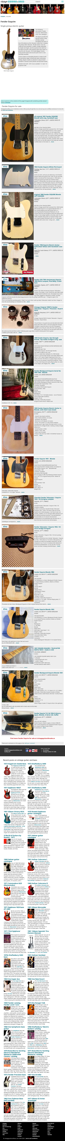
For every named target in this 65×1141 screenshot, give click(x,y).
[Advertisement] (24, 86)
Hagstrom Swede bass (19, 765)
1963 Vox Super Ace (12, 979)
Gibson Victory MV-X (18, 813)
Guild (19, 1128)
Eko (4, 1128)
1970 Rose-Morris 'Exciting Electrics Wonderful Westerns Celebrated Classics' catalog (14, 1053)
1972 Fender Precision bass (15, 1075)
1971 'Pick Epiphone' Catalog (12, 932)
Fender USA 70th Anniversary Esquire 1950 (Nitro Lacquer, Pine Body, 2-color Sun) (48, 281)
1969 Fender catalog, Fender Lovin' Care (12, 1004)
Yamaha (49, 1134)
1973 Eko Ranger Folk (36, 1003)
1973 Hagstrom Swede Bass (15, 764)
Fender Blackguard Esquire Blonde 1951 (48, 673)
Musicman (35, 1131)
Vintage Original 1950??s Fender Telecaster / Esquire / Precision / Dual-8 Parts (48, 308)
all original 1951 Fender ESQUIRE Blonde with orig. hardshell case (46, 117)
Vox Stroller (40, 1076)
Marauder (41, 910)
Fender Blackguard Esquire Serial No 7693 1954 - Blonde (47, 371)
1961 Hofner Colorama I (37, 859)
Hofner (19, 1134)
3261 (32, 1043)
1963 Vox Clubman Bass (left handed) (13, 1099)
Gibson (19, 1123)
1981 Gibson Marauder (37, 907)
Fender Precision (15, 1037)
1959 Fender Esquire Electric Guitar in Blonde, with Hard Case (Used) (47, 409)
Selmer (48, 863)
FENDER (3, 16)
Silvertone (50, 1128)
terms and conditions (8, 110)
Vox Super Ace (17, 981)
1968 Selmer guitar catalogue (11, 860)
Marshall (34, 1128)
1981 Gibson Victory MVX (14, 811)
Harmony (20, 1131)
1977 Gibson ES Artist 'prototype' (36, 1099)
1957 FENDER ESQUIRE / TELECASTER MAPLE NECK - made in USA (47, 649)
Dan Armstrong (7, 1126)
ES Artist (41, 1104)
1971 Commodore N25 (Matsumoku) (13, 884)
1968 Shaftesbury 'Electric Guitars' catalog (38, 1028)
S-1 (36, 952)
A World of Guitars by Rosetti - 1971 (12, 836)
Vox (48, 1131)
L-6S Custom (43, 952)
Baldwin (5, 1125)
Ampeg (4, 1123)
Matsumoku (45, 770)
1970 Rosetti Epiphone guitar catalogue (37, 812)
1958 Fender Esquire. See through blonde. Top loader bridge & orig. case (48, 338)
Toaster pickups (39, 903)
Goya (19, 1125)
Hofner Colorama (39, 861)
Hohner (20, 1136)
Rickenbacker (36, 1136)
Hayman (20, 1133)
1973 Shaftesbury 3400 (37, 764)
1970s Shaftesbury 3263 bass (13, 956)
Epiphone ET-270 (15, 792)
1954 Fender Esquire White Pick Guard (48, 167)
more (52, 142)
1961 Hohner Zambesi (36, 955)
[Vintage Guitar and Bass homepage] (12, 1)
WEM (48, 1133)
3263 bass (19, 967)
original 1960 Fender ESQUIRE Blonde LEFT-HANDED (47, 195)
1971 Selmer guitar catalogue (35, 836)
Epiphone (5, 1130)
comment (7, 102)
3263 (31, 1045)
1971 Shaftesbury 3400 (37, 788)
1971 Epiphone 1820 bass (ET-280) (14, 908)
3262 (45, 1043)
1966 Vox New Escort (36, 979)
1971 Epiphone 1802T (12, 788)
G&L (4, 1134)
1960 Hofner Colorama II (38, 883)
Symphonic (16, 1030)
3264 (46, 1038)
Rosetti (38, 818)
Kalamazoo (35, 1125)
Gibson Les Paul (35, 781)
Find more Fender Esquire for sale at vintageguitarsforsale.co (32, 738)
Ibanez (34, 1123)
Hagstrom (20, 1130)
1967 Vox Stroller (34, 1075)
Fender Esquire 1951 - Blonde (44, 459)
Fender (4, 1131)
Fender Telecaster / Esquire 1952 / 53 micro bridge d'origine (47, 527)
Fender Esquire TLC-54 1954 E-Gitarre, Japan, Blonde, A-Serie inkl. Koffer (47, 714)
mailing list (7, 751)
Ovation (34, 1133)
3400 (36, 797)
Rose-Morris (46, 791)
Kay (33, 1126)
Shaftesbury (38, 789)
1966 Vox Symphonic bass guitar (14, 1028)
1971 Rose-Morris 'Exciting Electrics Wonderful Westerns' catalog (38, 1053)
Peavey (34, 1134)
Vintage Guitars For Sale (49, 751)
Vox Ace (10, 993)
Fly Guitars (46, 750)
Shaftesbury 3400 (39, 767)
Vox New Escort (41, 981)
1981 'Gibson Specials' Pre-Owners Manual (38, 932)
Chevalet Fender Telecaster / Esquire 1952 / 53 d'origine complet (47, 498)
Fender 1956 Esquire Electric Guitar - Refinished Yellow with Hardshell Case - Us (48, 246)
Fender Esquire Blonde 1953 (44, 572)
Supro (49, 1130)
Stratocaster (7, 829)
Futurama (5, 1133)
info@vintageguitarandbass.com (13, 750)
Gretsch (20, 1126)
